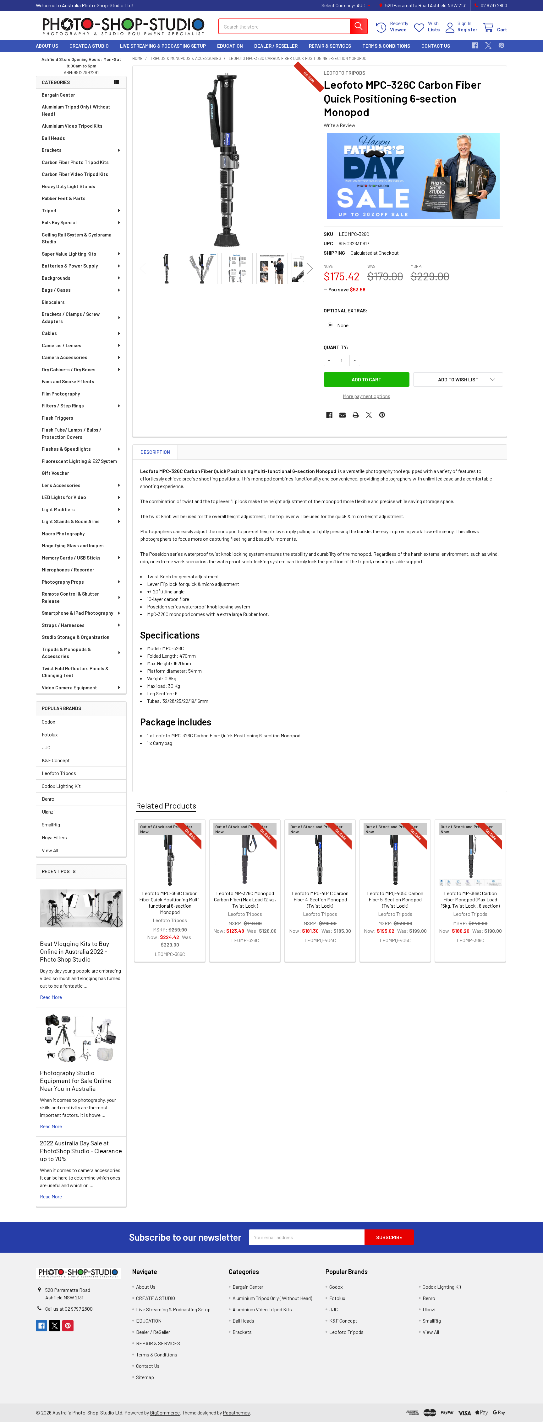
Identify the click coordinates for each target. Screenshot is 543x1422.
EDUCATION (230, 46)
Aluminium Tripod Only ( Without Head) (76, 110)
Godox (48, 721)
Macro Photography (63, 533)
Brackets (52, 150)
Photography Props (63, 582)
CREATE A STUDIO (89, 46)
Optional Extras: (346, 310)
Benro (48, 799)
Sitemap (145, 1377)
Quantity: (336, 347)
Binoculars (53, 302)
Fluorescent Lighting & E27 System (79, 461)
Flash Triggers (57, 418)
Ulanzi (48, 811)
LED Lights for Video (64, 497)
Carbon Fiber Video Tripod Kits (75, 174)
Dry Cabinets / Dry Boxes (69, 369)
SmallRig (51, 824)
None (342, 325)
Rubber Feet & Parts (63, 198)
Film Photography (61, 393)
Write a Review (339, 125)
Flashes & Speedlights (66, 449)
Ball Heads (53, 138)
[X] (488, 45)
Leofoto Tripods (59, 773)
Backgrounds (56, 278)
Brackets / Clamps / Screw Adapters (71, 317)
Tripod (49, 210)
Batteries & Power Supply (70, 265)
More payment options (366, 396)
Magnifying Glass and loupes (73, 545)
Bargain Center (58, 95)
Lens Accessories (61, 485)
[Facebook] (475, 45)
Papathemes (236, 1412)
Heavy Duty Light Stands (68, 186)
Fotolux (50, 734)
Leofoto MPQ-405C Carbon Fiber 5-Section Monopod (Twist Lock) (395, 899)
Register (467, 29)
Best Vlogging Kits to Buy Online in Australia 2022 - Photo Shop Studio (74, 951)
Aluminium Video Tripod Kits (72, 126)
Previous (142, 268)
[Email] (342, 415)
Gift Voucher (55, 473)
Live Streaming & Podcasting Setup (163, 46)
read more (51, 997)
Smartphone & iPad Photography (77, 613)
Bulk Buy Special (59, 222)
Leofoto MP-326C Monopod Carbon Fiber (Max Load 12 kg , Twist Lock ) (245, 899)
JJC (46, 747)
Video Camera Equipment (69, 687)
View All (50, 850)
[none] (226, 159)
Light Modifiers (58, 509)
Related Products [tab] (166, 805)
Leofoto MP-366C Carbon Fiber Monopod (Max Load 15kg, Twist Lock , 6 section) (470, 899)
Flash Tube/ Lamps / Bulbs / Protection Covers (71, 433)
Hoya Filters (54, 837)
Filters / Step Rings (63, 405)
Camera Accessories (64, 357)
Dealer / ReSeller (276, 46)
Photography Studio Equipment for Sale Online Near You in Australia (75, 1080)
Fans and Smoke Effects (68, 381)
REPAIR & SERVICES (330, 46)
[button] (458, 379)
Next (310, 268)
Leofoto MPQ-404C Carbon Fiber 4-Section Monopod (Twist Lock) (320, 899)
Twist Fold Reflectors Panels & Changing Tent (75, 672)
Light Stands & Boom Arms (71, 521)
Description (155, 452)
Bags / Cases (56, 290)
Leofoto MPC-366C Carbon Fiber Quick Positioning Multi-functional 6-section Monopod (170, 902)
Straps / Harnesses (63, 625)
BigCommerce (165, 1412)
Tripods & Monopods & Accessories (66, 652)
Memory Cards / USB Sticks (71, 557)
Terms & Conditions (386, 46)
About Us (47, 46)
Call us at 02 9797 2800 (69, 1309)
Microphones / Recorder (68, 569)
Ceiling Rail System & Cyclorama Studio (77, 238)
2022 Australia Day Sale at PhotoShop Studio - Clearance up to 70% (81, 1150)
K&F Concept (56, 760)
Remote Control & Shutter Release (70, 597)
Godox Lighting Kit (61, 786)
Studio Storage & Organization (75, 637)
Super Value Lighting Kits (69, 254)
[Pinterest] (501, 45)
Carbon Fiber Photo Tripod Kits (75, 162)
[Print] (355, 415)
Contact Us (435, 46)
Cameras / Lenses (61, 345)
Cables (49, 333)
